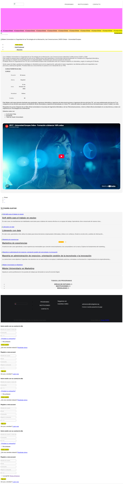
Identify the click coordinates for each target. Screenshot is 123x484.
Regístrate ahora (22, 347)
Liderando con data (11, 230)
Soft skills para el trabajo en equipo (19, 218)
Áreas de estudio (62, 284)
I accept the (11, 476)
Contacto (96, 4)
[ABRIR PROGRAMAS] (74, 4)
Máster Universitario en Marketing (18, 268)
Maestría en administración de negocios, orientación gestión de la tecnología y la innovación (46, 256)
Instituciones (62, 286)
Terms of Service (15, 476)
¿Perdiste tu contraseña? (8, 338)
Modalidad (62, 288)
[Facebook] (4, 199)
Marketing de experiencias (14, 243)
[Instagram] (60, 309)
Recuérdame (6, 341)
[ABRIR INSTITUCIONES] (89, 4)
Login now (16, 374)
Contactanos (118, 33)
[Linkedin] (65, 309)
